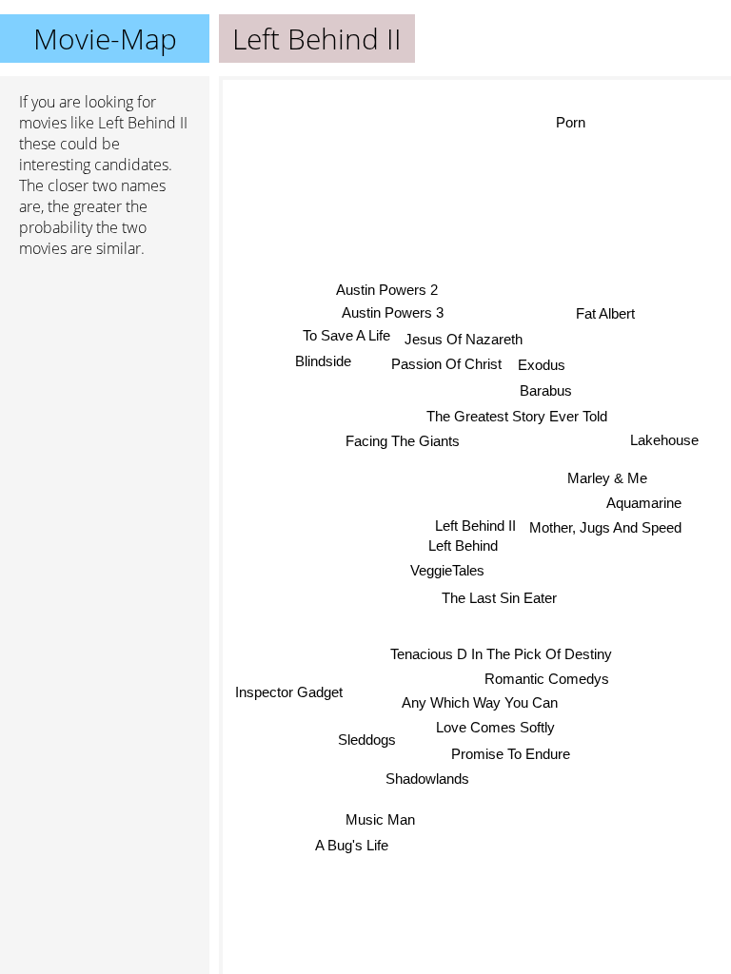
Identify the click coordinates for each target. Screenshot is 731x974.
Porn (571, 123)
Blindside (323, 360)
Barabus (546, 390)
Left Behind (463, 546)
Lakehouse (664, 441)
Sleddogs (367, 740)
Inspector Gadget (289, 693)
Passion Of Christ (446, 364)
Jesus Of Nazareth (464, 338)
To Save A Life (346, 335)
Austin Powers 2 (387, 289)
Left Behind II (475, 525)
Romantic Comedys (546, 680)
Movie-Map (105, 38)
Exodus (541, 364)
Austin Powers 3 (394, 312)
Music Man (379, 818)
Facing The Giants (403, 441)
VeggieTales (447, 570)
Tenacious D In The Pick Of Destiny (501, 655)
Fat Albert (605, 314)
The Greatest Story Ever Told (516, 416)
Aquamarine (644, 504)
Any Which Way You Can (480, 703)
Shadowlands (426, 778)
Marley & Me (607, 478)
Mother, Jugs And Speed (605, 527)
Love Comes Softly (495, 727)
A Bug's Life (350, 844)
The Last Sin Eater (499, 598)
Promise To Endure (510, 754)
